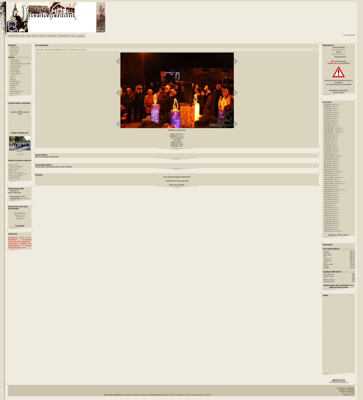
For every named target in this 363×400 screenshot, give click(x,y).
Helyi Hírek (14, 51)
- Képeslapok (15, 72)
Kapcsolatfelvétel (16, 91)
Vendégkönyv (15, 82)
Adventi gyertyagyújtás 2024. (56, 50)
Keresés (13, 89)
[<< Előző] (118, 128)
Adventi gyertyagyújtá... (16, 166)
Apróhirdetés (15, 84)
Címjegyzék (14, 49)
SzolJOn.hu (20, 213)
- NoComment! (15, 74)
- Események (15, 68)
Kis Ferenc (25, 199)
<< (314, 50)
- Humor (13, 76)
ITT (23, 246)
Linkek (12, 87)
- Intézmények (15, 62)
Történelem (14, 47)
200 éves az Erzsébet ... (17, 172)
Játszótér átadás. (14, 177)
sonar (352, 395)
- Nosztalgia (14, 70)
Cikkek (12, 55)
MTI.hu (19, 218)
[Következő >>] (236, 128)
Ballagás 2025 (13, 169)
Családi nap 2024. (15, 178)
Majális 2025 (13, 171)
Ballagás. (20, 151)
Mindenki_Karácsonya (77, 50)
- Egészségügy (15, 66)
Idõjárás (13, 80)
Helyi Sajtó (14, 53)
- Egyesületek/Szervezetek (20, 64)
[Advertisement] (343, 12)
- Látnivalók (14, 60)
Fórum (12, 78)
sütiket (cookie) (25, 238)
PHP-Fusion (346, 393)
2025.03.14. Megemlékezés (18, 174)
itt (343, 92)
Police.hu (20, 216)
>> (317, 50)
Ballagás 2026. (13, 164)
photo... (338, 104)
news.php (342, 183)
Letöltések (14, 85)
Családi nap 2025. (15, 168)
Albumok (39, 50)
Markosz (181, 136)
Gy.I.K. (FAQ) (14, 93)
